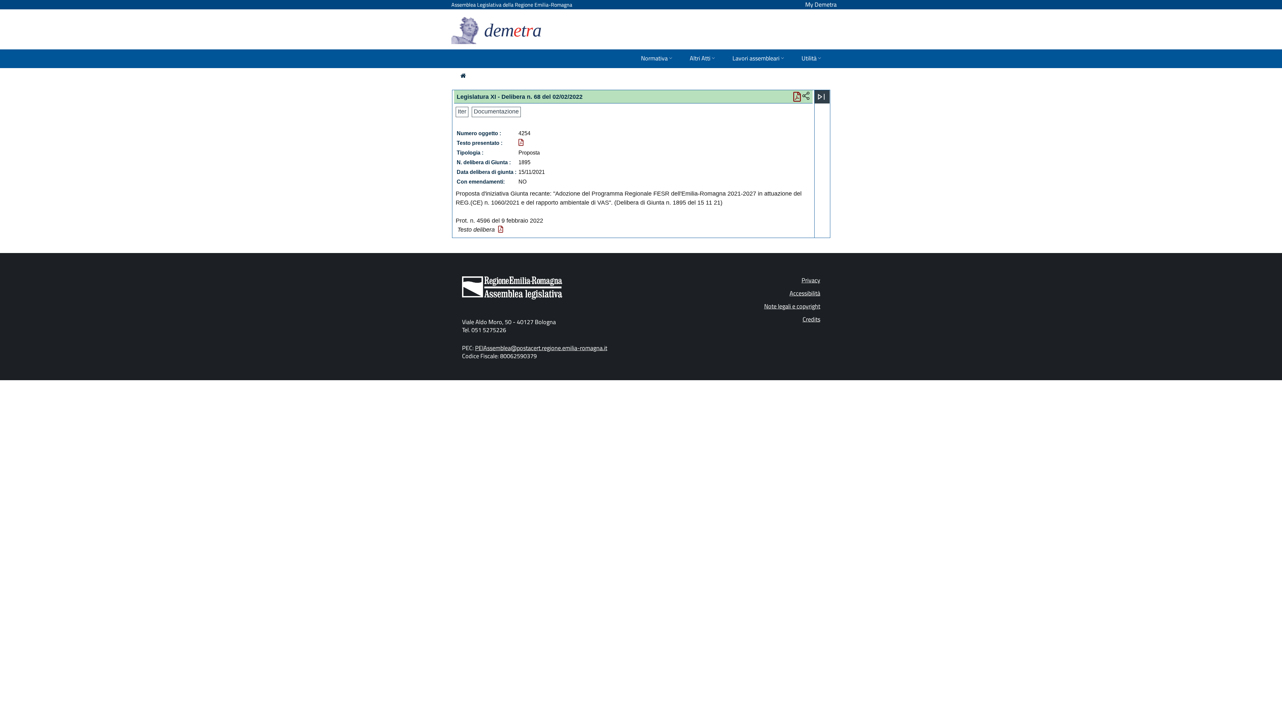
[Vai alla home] (463, 75)
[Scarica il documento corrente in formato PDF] (797, 98)
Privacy (811, 280)
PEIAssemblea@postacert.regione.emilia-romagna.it (541, 347)
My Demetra (821, 4)
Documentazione (496, 111)
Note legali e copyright (792, 306)
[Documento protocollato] (520, 143)
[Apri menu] (821, 96)
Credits (811, 319)
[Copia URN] (806, 96)
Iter (462, 111)
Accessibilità (805, 293)
